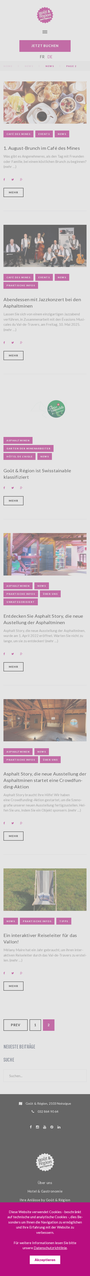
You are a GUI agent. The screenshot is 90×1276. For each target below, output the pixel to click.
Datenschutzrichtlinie (50, 1248)
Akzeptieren (45, 1260)
